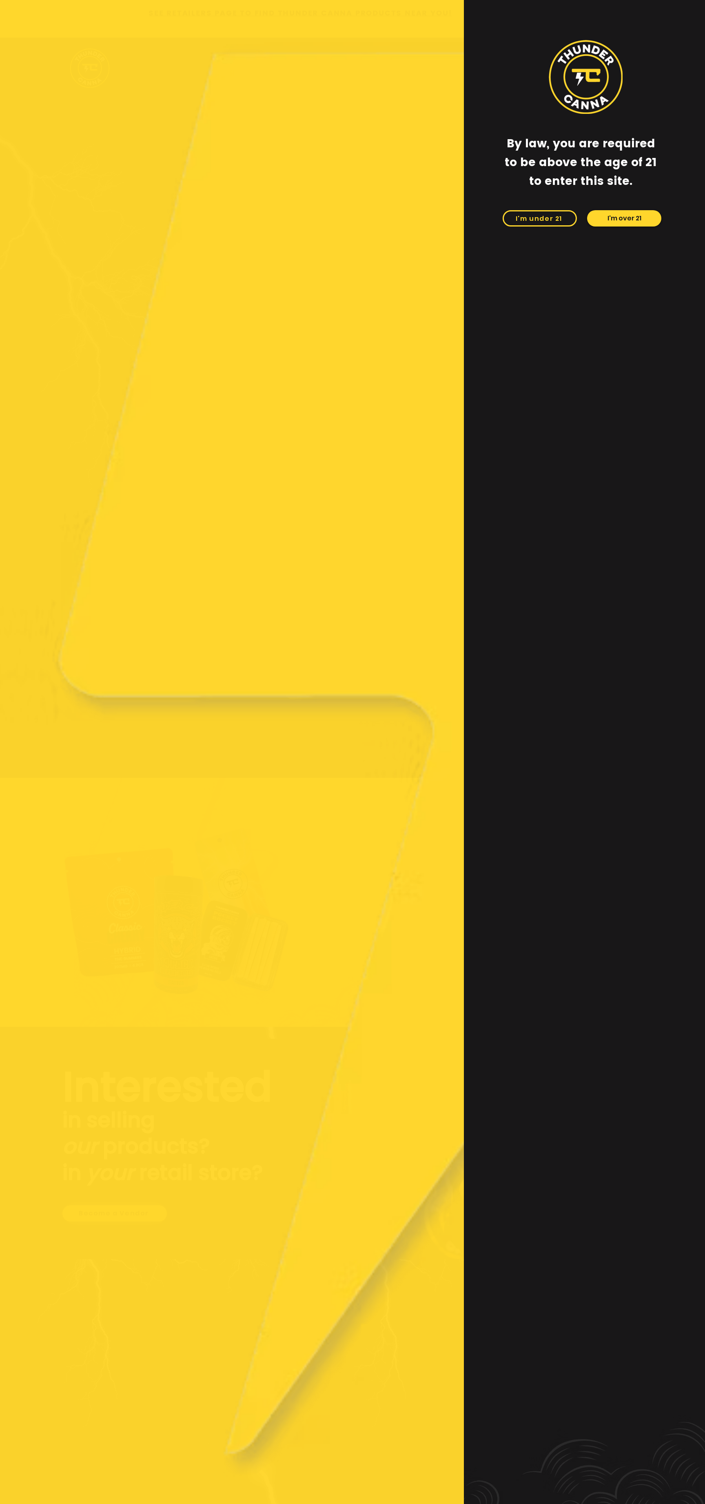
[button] (624, 218)
